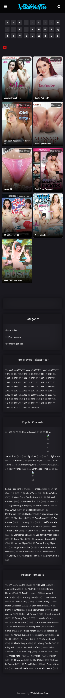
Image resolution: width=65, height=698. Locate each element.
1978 (24, 373)
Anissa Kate (14, 655)
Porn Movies (14, 336)
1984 (24, 378)
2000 (7, 390)
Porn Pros (40, 518)
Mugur (53, 655)
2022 (41, 403)
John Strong (21, 601)
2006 (7, 394)
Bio (24, 584)
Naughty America (50, 513)
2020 (24, 403)
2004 (41, 390)
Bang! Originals (28, 464)
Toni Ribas (52, 630)
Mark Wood (51, 597)
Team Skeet (20, 538)
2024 (7, 407)
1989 (16, 382)
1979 (33, 373)
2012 (7, 398)
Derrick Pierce (29, 613)
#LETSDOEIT (11, 509)
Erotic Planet (20, 534)
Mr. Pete (32, 588)
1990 (24, 382)
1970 (11, 369)
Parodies (12, 330)
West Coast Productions (26, 497)
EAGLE (49, 464)
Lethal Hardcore (13, 488)
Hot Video (48, 551)
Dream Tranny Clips (45, 543)
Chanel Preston (44, 668)
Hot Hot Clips (20, 543)
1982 (7, 378)
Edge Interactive (22, 547)
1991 (33, 382)
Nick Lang (27, 651)
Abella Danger (21, 643)
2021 (33, 403)
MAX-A (39, 526)
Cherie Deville (49, 639)
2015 (33, 398)
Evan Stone (20, 622)
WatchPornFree (39, 693)
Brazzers (39, 488)
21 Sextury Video (28, 493)
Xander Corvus (46, 618)
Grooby (12, 555)
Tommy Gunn (29, 597)
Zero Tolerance (26, 551)
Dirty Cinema (52, 555)
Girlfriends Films (40, 468)
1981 (50, 373)
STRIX (30, 530)
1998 (41, 386)
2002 (24, 390)
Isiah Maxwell (53, 613)
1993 (50, 382)
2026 (24, 407)
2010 (41, 394)
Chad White (38, 659)
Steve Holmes (39, 605)
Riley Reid (10, 647)
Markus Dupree (21, 634)
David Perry (43, 601)
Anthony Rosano (45, 622)
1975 (53, 369)
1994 (7, 386)
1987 (50, 378)
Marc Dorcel (20, 518)
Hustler (28, 513)
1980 (41, 373)
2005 (50, 390)
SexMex (23, 526)
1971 (19, 369)
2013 (16, 398)
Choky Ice (19, 659)
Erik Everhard (28, 593)
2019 (16, 403)
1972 (28, 369)
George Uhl (34, 626)
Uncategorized (15, 343)
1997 (33, 386)
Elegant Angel (29, 432)
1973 (36, 369)
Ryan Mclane (31, 664)
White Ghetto (42, 505)
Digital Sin (31, 456)
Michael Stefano (32, 647)
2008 (24, 394)
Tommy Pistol (21, 618)
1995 (16, 386)
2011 (50, 394)
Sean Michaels (21, 668)
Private (18, 460)
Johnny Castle (44, 643)
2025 (16, 407)
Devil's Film (51, 493)
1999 (50, 386)
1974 (45, 369)
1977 (16, 373)
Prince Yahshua (30, 630)
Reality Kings (15, 468)
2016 (41, 398)
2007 (16, 394)
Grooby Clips (28, 522)
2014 (24, 398)
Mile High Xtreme (50, 530)
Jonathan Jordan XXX (45, 538)
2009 (33, 394)
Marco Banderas (13, 605)
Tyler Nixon (35, 655)
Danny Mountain (13, 609)
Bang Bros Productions (47, 534)
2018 (7, 403)
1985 (33, 378)
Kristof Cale (46, 651)
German (35, 407)
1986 (41, 378)
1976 (7, 373)
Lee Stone (14, 626)
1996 (24, 386)
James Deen (11, 588)
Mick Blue (40, 584)
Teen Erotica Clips (31, 501)
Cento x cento (33, 509)
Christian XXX (26, 639)
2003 (33, 390)
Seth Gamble (37, 609)
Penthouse (10, 513)
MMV (52, 501)
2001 (16, 390)
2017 (50, 398)
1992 (41, 382)
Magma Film (31, 555)
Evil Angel (37, 460)
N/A (10, 432)
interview (43, 634)
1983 (16, 378)
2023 (50, 403)
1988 (7, 382)
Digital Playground (18, 505)
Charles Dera (52, 664)
